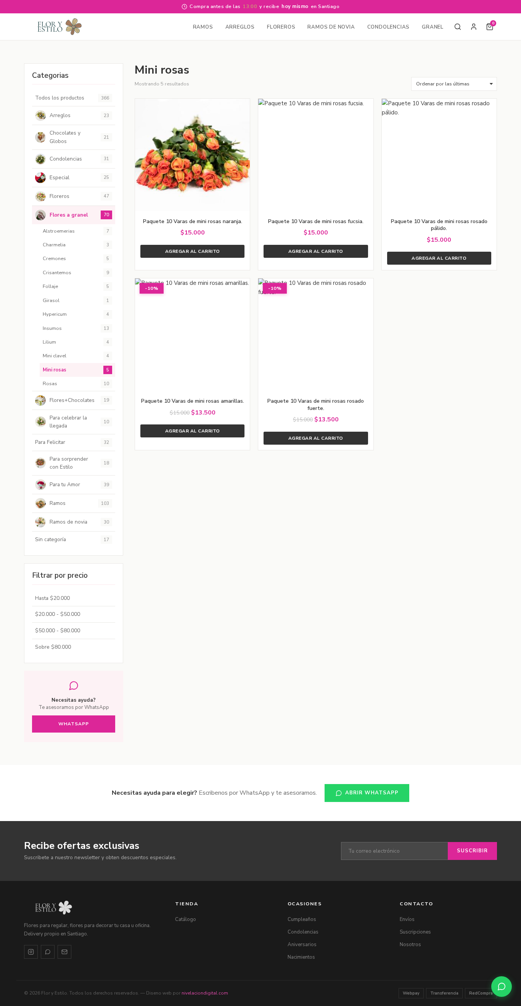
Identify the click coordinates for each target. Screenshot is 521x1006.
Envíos (407, 919)
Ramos (203, 27)
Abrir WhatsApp (372, 792)
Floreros (281, 27)
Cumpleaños (302, 919)
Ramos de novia (331, 27)
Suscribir (472, 850)
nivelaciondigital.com (205, 993)
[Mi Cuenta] (473, 26)
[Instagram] (31, 952)
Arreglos (240, 27)
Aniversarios (302, 944)
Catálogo (185, 919)
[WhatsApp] (48, 952)
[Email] (64, 952)
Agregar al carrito (192, 251)
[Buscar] (457, 26)
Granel (433, 27)
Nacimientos (301, 957)
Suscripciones (415, 932)
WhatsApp (73, 724)
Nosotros (410, 944)
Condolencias (388, 27)
